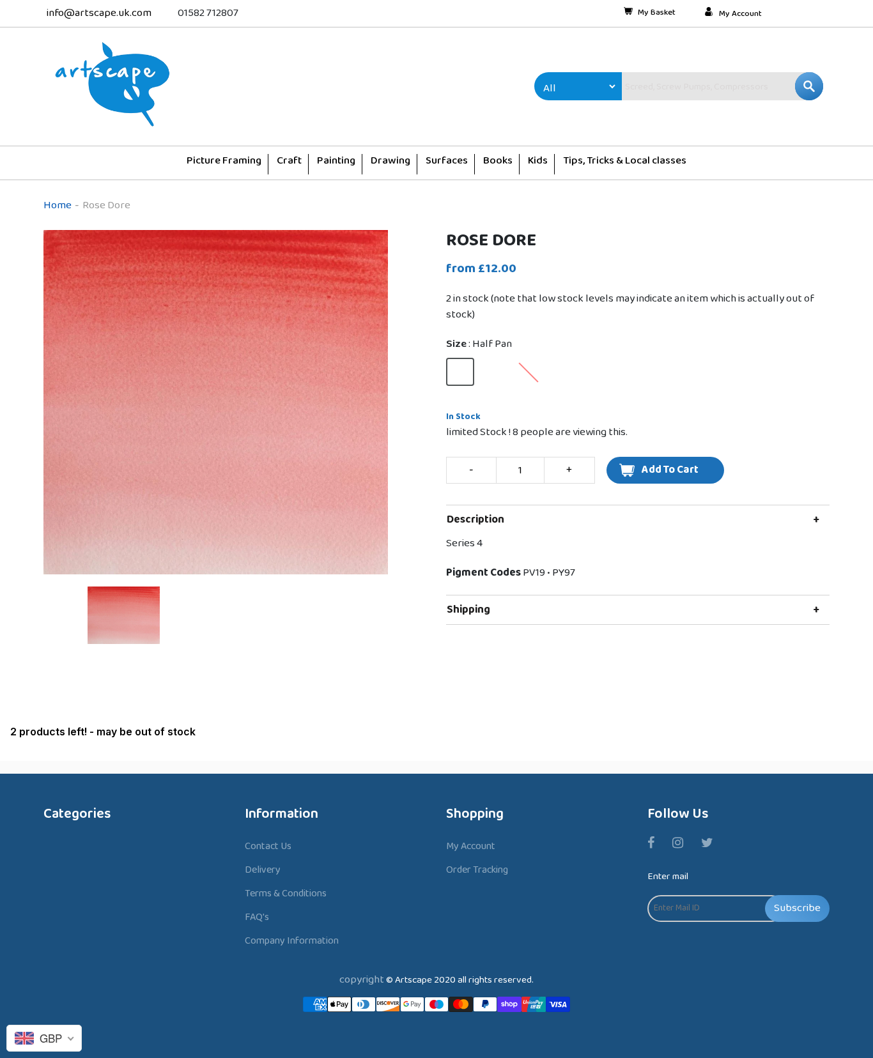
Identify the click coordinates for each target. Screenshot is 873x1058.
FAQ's (257, 917)
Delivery (263, 869)
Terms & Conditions (286, 893)
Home (57, 205)
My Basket (657, 13)
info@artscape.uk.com (99, 13)
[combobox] (695, 86)
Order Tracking (477, 869)
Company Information (292, 940)
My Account (740, 14)
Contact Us (268, 846)
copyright (361, 979)
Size (479, 344)
